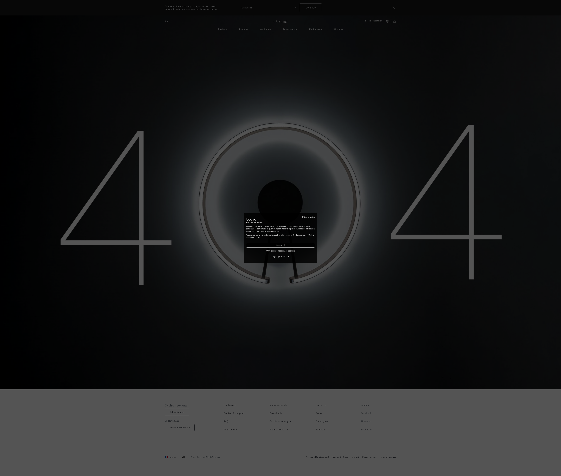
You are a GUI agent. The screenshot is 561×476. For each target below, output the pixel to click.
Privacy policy (308, 217)
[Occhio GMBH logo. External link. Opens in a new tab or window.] (251, 219)
